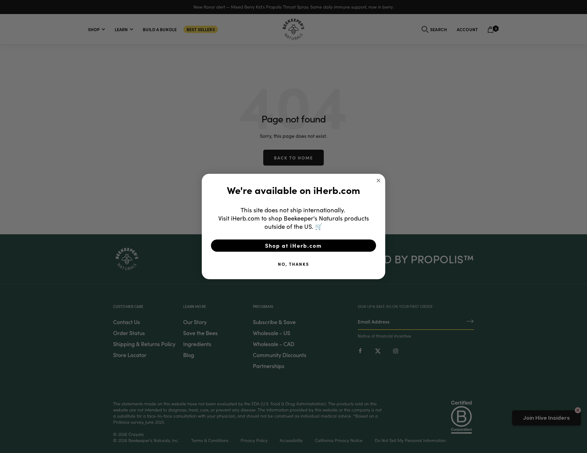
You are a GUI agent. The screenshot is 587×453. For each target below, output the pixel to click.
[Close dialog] (378, 180)
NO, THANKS (293, 264)
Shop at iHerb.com (293, 245)
